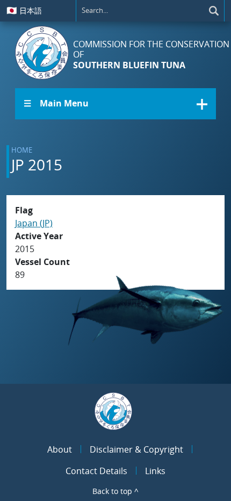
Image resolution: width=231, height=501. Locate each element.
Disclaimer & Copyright (136, 449)
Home (21, 150)
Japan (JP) (34, 223)
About (59, 449)
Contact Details (96, 471)
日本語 (24, 10)
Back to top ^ (115, 491)
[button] (115, 103)
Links (155, 471)
